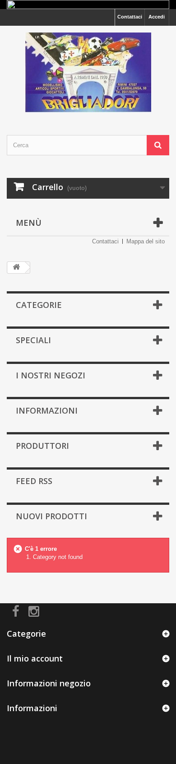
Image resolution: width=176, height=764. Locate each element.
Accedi (156, 16)
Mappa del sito (145, 241)
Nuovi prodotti (51, 516)
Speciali (33, 340)
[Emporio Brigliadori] (88, 72)
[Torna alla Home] (16, 267)
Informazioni (47, 410)
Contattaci (129, 16)
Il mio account (35, 658)
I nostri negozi (50, 375)
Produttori (42, 445)
